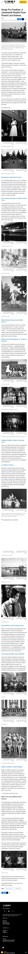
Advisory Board (6, 922)
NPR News (18, 888)
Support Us (5, 932)
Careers (4, 931)
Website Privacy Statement (8, 941)
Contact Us (5, 930)
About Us (5, 920)
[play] (2, 952)
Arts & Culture (9, 888)
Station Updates (6, 923)
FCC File (4, 939)
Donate (24, 2)
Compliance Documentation (9, 940)
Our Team (5, 921)
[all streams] (26, 952)
